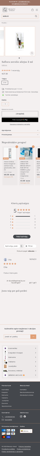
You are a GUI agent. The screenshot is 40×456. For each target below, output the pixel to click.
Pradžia (4, 23)
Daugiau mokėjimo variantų (20, 124)
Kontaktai (23, 390)
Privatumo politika (8, 449)
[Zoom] (32, 53)
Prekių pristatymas (23, 449)
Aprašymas (6, 130)
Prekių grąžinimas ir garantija (12, 452)
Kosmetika (5, 390)
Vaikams (5, 398)
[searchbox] (11, 246)
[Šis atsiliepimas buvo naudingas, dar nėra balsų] (30, 283)
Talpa (4, 79)
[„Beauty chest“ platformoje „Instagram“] (21, 416)
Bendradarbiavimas (27, 392)
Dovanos (5, 403)
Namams (5, 395)
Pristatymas (7, 135)
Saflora (4, 65)
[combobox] (26, 251)
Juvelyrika (5, 400)
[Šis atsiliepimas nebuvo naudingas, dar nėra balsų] (34, 283)
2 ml (4, 83)
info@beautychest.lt (20, 4)
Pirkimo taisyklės (25, 446)
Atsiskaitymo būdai (26, 395)
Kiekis (4, 100)
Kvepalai (5, 392)
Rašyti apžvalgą (21, 236)
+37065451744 (24, 2)
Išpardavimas (7, 406)
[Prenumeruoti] (33, 336)
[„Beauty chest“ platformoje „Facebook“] (25, 416)
